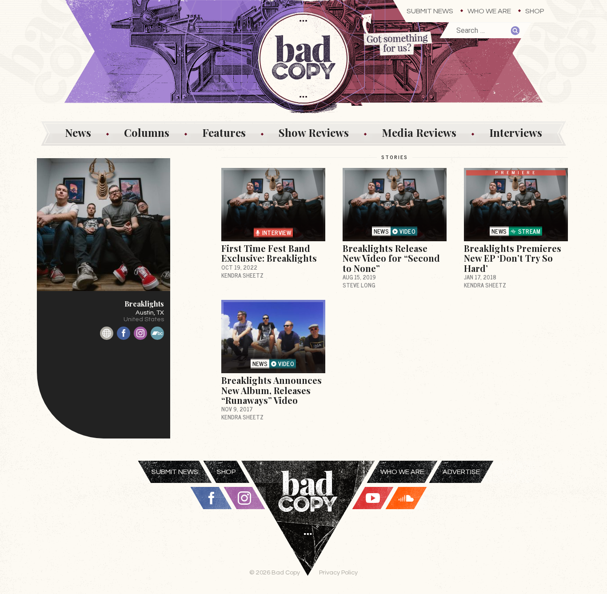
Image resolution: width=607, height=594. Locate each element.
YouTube (373, 498)
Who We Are (489, 11)
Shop (534, 11)
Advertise (461, 471)
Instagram (140, 333)
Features (224, 132)
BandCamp (157, 333)
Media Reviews (419, 132)
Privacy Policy (338, 572)
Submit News (430, 11)
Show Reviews (314, 132)
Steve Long (359, 285)
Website (106, 333)
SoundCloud (406, 498)
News (78, 132)
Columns (146, 132)
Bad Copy (308, 527)
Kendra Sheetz (242, 275)
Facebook (123, 333)
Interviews (515, 132)
